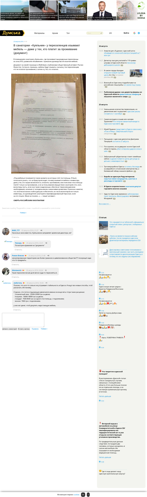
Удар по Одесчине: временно (115, 194)
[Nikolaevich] (6, 275)
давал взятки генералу (129, 94)
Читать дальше (105, 396)
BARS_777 (16, 230)
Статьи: (103, 217)
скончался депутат (133, 186)
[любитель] (6, 283)
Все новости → (105, 204)
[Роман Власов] (6, 260)
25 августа (103, 104)
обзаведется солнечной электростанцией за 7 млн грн (122, 54)
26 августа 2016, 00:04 (34, 270)
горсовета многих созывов (115, 189)
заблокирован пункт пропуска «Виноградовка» (121, 195)
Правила (35, 329)
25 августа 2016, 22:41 (34, 243)
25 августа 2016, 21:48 (36, 255)
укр (110, 33)
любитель (18, 283)
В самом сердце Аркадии (113, 70)
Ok (83, 495)
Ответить (15, 237)
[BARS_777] (6, 235)
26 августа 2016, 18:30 (35, 283)
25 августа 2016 (18, 41)
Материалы (39, 33)
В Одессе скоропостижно (114, 186)
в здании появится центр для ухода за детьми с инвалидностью (121, 160)
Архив (55, 33)
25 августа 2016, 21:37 (30, 230)
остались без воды (132, 166)
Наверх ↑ (23, 213)
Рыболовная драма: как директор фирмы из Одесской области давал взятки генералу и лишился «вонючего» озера (15, 16)
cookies (76, 495)
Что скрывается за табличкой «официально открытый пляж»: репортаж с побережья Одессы (127, 224)
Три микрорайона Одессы (114, 166)
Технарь (18, 243)
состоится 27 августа (120, 141)
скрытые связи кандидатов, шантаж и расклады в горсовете (120, 180)
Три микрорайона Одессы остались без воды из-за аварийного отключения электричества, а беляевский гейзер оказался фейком (44, 16)
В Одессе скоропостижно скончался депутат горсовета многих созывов (100, 18)
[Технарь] (8, 241)
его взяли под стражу (132, 85)
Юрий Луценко (110, 129)
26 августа (103, 46)
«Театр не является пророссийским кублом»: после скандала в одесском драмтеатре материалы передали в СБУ (125, 238)
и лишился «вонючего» (122, 95)
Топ (68, 33)
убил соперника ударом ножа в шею (123, 150)
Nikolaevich (17, 270)
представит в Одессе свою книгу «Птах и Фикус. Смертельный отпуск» (123, 130)
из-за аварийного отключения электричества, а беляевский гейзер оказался (123, 168)
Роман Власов (18, 255)
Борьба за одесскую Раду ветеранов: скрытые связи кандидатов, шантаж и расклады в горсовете (71, 17)
